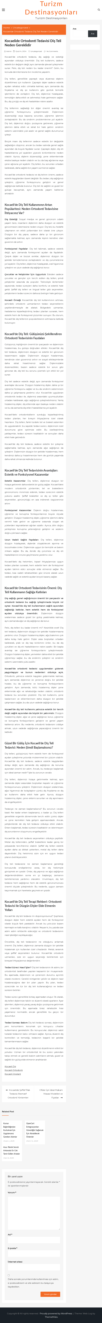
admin (9, 51)
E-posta (12, 1248)
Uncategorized (36, 51)
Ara (74, 28)
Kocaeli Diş (10, 1066)
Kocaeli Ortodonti (14, 1070)
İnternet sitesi (15, 1261)
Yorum (12, 1192)
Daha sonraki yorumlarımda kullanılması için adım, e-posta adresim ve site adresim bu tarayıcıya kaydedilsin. (33, 1283)
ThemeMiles (51, 1317)
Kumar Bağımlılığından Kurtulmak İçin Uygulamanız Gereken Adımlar (10, 1130)
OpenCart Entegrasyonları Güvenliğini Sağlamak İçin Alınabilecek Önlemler (34, 1130)
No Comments (52, 51)
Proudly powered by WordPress (56, 1313)
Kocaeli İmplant (13, 1074)
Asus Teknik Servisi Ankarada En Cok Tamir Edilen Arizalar (11, 1150)
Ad (10, 1234)
